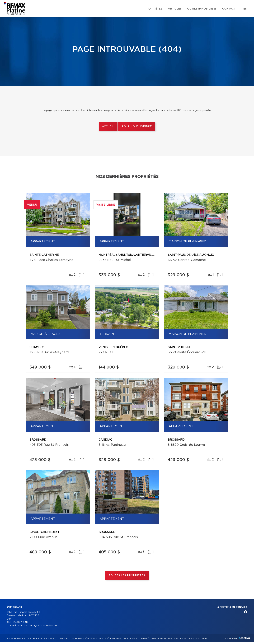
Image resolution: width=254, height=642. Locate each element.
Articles (174, 8)
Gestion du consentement (193, 638)
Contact (229, 8)
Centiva (244, 638)
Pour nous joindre (137, 126)
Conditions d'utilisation (164, 638)
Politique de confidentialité (133, 638)
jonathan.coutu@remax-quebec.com (38, 626)
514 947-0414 (20, 622)
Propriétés (153, 8)
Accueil (108, 126)
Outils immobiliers (201, 8)
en (245, 8)
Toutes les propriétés (127, 575)
